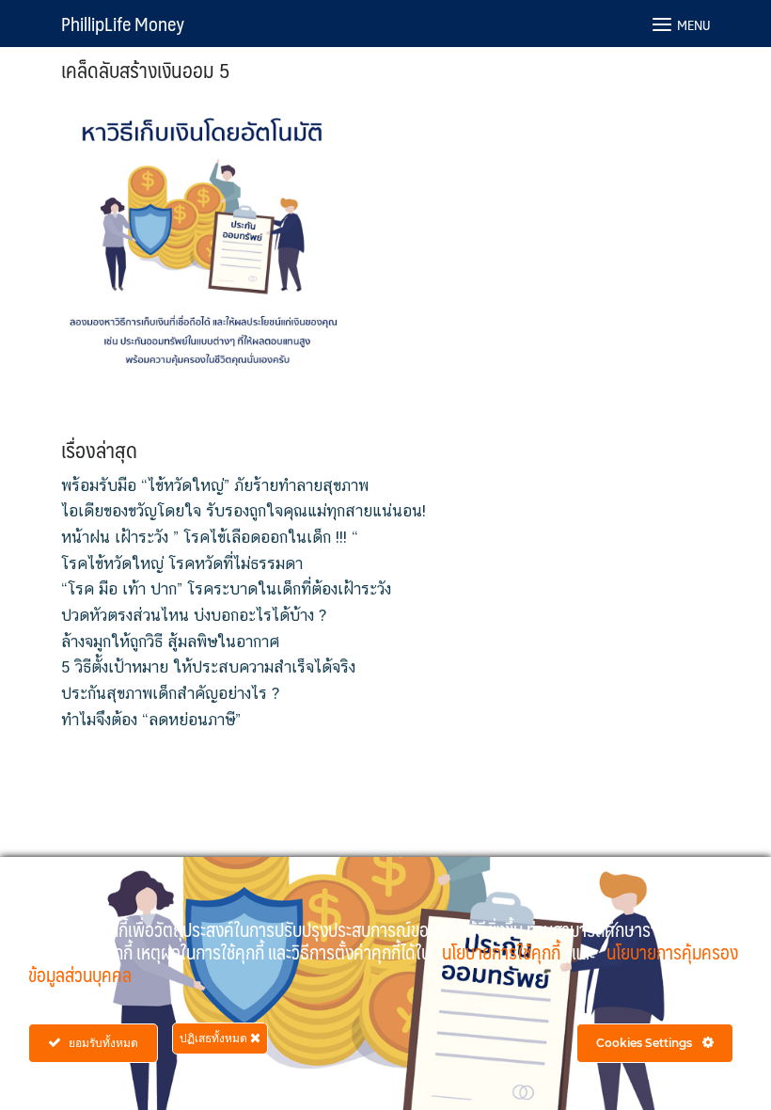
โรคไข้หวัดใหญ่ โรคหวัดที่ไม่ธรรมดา (182, 563)
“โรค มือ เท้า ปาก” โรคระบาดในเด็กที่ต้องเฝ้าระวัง (226, 588)
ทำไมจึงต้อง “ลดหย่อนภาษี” (151, 719)
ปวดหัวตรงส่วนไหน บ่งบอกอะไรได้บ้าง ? (193, 615)
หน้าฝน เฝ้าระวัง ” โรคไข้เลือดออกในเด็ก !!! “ (209, 537)
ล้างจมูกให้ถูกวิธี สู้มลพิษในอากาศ (170, 641)
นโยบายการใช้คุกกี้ (503, 952)
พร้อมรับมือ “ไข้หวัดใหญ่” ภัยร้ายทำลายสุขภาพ (215, 485)
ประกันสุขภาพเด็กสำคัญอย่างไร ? (170, 693)
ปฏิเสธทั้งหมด (215, 1038)
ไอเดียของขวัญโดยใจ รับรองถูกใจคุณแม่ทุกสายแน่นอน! (243, 510)
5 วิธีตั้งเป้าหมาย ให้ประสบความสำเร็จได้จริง (208, 667)
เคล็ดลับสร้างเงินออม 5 (145, 69)
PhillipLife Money (122, 24)
